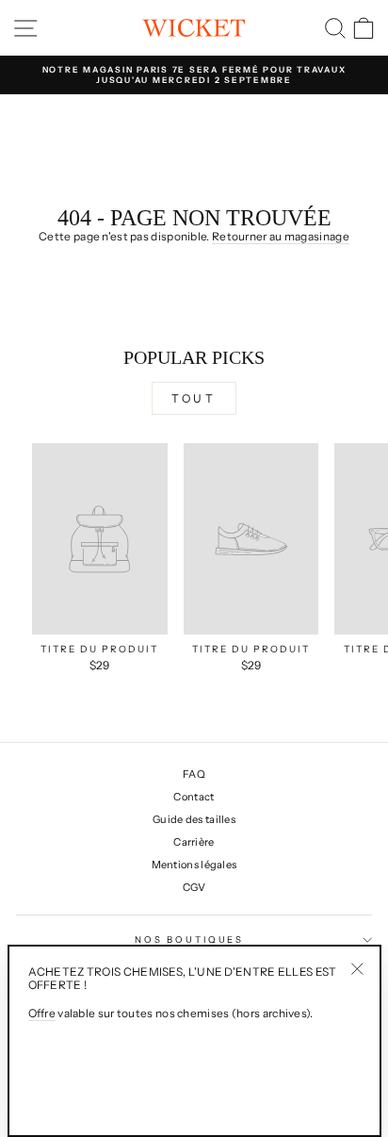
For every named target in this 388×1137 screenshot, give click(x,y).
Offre (42, 1013)
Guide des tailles (194, 819)
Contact (193, 796)
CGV (194, 887)
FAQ (194, 774)
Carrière (193, 842)
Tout (193, 398)
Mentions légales (194, 864)
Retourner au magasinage (280, 236)
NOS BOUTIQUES (189, 939)
